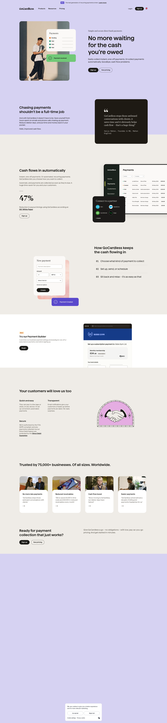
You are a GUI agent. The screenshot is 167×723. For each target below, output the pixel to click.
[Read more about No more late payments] (24, 506)
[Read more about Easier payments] (122, 506)
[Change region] (146, 8)
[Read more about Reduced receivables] (56, 506)
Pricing (62, 8)
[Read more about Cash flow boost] (89, 506)
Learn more (103, 2)
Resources (52, 8)
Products (41, 8)
